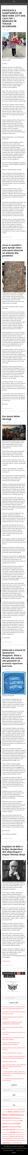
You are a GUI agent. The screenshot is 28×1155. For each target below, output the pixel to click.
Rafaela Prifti (14, 1136)
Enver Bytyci (8, 1120)
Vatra (14, 1142)
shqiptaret (24, 1140)
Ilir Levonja (11, 1129)
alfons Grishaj (11, 1109)
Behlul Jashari (9, 1114)
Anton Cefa (16, 1109)
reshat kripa (18, 1138)
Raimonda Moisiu (6, 1138)
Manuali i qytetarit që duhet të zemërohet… (12, 1053)
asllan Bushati (5, 1111)
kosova (13, 1132)
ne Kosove (17, 1134)
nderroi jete (12, 1134)
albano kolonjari (5, 1109)
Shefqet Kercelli (12, 1140)
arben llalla (22, 1109)
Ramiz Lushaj (13, 1138)
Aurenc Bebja (21, 1111)
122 (5, 976)
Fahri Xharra (11, 1123)
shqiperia (19, 1140)
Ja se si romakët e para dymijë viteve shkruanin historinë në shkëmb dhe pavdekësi (12, 250)
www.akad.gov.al (6, 961)
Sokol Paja (6, 1142)
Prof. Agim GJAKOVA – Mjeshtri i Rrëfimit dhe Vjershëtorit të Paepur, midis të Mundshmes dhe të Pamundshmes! (14, 1073)
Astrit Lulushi (13, 1111)
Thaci (12, 1142)
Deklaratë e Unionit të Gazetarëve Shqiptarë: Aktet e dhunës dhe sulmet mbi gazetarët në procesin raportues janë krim (13, 657)
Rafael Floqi (21, 1136)
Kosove (18, 1132)
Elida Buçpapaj (16, 1118)
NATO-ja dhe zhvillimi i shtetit (9, 1061)
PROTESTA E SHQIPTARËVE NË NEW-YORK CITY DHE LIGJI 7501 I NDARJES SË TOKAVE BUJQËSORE (13, 18)
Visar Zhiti (19, 1142)
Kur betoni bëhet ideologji (11, 417)
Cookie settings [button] (20, 1150)
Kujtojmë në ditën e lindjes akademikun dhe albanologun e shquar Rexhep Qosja (13, 850)
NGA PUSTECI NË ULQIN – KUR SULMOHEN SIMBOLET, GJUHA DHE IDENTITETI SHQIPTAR (14, 1066)
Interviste (17, 1129)
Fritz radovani (12, 1126)
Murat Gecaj (7, 1134)
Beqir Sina (20, 1114)
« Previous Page (7, 973)
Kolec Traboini (7, 1132)
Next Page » (11, 976)
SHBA (7, 1140)
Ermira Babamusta (15, 1120)
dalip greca (6, 1117)
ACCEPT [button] (14, 1152)
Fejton (10, 237)
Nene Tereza (22, 1134)
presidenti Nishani (6, 1136)
